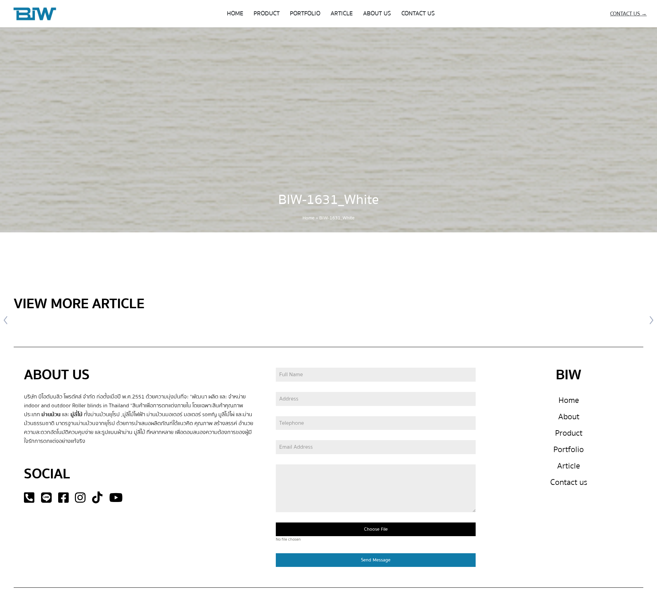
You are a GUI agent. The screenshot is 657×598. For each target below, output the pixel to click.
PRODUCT (267, 13)
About (568, 416)
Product (568, 433)
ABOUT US (377, 13)
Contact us (568, 482)
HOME (235, 13)
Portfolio (568, 449)
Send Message (375, 560)
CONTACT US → (628, 13)
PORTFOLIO (305, 13)
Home (308, 218)
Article (568, 466)
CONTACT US (418, 13)
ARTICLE (342, 13)
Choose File (376, 529)
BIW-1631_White (328, 199)
